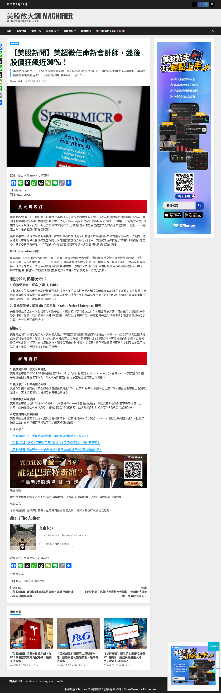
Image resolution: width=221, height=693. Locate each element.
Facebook (31, 681)
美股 (26, 581)
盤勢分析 (36, 31)
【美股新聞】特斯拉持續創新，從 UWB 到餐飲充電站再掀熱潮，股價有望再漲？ (31, 633)
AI (20, 581)
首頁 (9, 31)
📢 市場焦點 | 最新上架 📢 (110, 31)
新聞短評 (21, 31)
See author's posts (57, 544)
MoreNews (131, 689)
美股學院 (68, 31)
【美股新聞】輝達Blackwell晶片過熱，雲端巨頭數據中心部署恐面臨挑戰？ (56, 449)
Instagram (46, 681)
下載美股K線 (14, 681)
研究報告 (51, 31)
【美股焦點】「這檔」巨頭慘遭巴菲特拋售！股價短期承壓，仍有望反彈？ (55, 442)
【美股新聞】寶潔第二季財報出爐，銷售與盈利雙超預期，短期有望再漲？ (78, 633)
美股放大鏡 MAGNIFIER (40, 15)
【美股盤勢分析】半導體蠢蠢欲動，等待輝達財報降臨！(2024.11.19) (52, 436)
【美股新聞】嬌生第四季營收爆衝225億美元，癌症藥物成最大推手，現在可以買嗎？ (125, 633)
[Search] (213, 31)
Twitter (60, 681)
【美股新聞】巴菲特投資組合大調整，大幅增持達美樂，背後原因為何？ (115, 591)
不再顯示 (214, 646)
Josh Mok (17, 81)
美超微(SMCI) (37, 581)
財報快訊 (86, 31)
